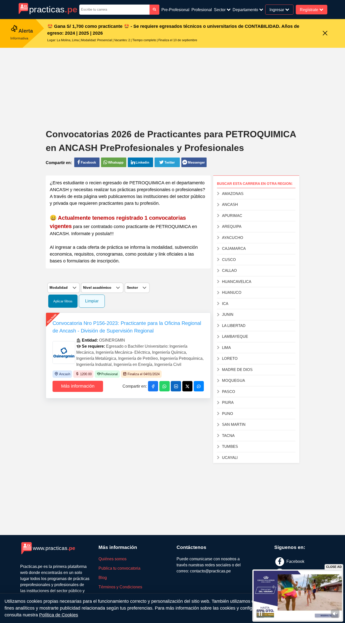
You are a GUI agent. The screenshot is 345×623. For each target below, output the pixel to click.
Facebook (294, 561)
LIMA (226, 347)
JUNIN (227, 314)
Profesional (201, 9)
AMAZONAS (232, 193)
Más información (77, 386)
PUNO (227, 413)
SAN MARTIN (233, 424)
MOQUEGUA (233, 380)
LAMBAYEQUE (235, 336)
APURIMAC (232, 215)
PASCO (228, 391)
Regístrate (309, 9)
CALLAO (229, 270)
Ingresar (277, 9)
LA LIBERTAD (233, 325)
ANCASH (230, 204)
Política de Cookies (58, 614)
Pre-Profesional (175, 9)
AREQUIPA (231, 226)
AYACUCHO (232, 237)
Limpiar (91, 301)
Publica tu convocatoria (119, 568)
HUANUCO (231, 292)
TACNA (228, 435)
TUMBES (230, 446)
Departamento (246, 9)
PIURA (228, 402)
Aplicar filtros (62, 301)
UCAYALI (230, 457)
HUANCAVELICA (236, 281)
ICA (225, 303)
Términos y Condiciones (120, 587)
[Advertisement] (172, 84)
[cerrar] (325, 33)
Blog (102, 577)
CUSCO (229, 259)
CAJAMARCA (234, 248)
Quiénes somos (112, 559)
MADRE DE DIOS (237, 369)
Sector (220, 9)
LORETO (230, 358)
